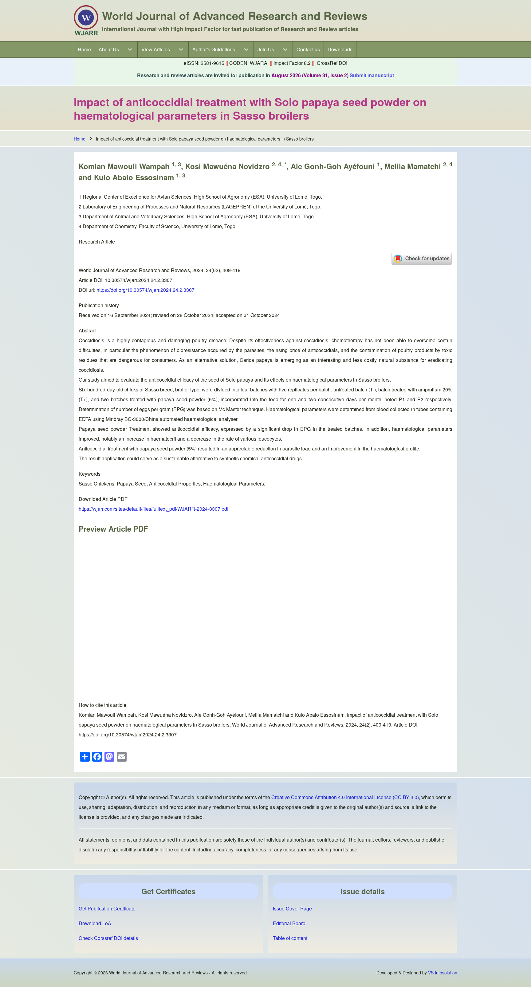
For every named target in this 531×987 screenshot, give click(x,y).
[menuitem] (84, 49)
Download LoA (95, 923)
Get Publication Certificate (107, 908)
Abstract (87, 330)
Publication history (99, 305)
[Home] (86, 20)
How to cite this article (102, 704)
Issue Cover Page (292, 908)
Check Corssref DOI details (108, 937)
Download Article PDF (103, 498)
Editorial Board (289, 923)
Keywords (89, 473)
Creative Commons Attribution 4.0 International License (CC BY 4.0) (345, 797)
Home (79, 139)
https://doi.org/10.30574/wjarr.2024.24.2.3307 (145, 289)
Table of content (290, 937)
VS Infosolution (442, 972)
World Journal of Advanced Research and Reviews (235, 15)
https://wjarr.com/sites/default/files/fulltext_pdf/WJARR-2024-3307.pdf (153, 508)
